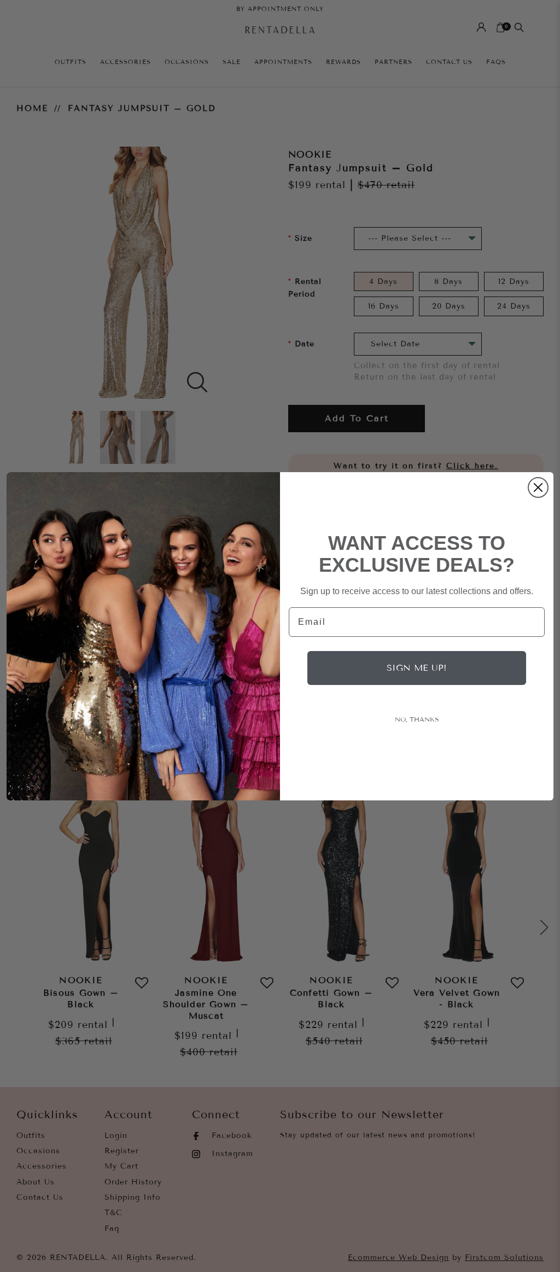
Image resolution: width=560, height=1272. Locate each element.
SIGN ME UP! (417, 668)
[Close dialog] (538, 487)
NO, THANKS (417, 719)
